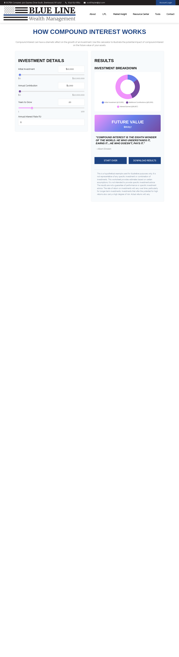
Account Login (165, 3)
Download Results (144, 160)
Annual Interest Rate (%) (29, 116)
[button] (93, 14)
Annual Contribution (27, 85)
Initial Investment (26, 69)
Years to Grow (25, 102)
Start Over (110, 160)
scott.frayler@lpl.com (96, 3)
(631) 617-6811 (74, 3)
